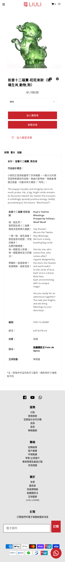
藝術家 (32, 485)
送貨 (32, 423)
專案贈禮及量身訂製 (32, 461)
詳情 (6, 152)
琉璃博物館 (32, 489)
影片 (13, 152)
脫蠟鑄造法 (32, 492)
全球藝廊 (32, 496)
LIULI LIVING (32, 500)
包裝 (19, 152)
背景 (32, 481)
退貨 (32, 426)
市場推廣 (32, 454)
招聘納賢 (32, 447)
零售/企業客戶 (32, 458)
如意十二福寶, (22, 161)
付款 (32, 412)
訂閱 (56, 526)
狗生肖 (33, 161)
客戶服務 (32, 450)
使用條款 (32, 415)
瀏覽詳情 (32, 124)
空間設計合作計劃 (33, 419)
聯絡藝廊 (32, 430)
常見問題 (32, 465)
